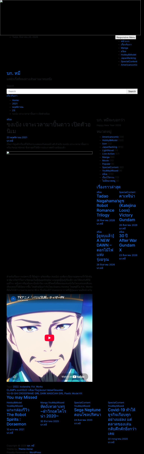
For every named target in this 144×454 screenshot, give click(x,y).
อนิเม (123, 51)
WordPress (35, 452)
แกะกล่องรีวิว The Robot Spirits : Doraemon (18, 416)
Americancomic (129, 64)
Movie (105, 160)
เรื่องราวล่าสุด (109, 186)
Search (10, 85)
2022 (16, 386)
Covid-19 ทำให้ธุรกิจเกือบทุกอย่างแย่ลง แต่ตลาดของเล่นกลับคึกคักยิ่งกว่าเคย (122, 421)
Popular (106, 163)
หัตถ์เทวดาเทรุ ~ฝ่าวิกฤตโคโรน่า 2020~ (53, 411)
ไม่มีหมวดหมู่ (108, 180)
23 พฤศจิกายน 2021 (17, 137)
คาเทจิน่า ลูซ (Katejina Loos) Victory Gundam (127, 208)
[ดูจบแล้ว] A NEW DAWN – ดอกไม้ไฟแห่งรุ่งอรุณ (105, 247)
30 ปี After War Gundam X (128, 242)
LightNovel (108, 150)
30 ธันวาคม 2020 (49, 421)
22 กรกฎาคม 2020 (118, 438)
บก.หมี (10, 140)
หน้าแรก (125, 41)
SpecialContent (129, 61)
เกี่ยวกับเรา (126, 44)
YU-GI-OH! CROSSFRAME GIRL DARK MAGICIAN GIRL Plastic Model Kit (44, 393)
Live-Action (108, 153)
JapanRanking (128, 58)
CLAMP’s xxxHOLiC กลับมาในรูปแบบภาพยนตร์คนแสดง (35, 390)
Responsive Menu (125, 37)
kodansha (25, 386)
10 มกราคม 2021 (15, 429)
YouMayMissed (110, 170)
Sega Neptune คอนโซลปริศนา (87, 412)
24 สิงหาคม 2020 (83, 420)
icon (104, 143)
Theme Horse (25, 449)
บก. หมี (13, 73)
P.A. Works (37, 386)
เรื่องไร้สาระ (108, 177)
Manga (124, 47)
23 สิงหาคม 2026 (128, 255)
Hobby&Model (128, 54)
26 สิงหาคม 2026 (106, 220)
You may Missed (22, 397)
